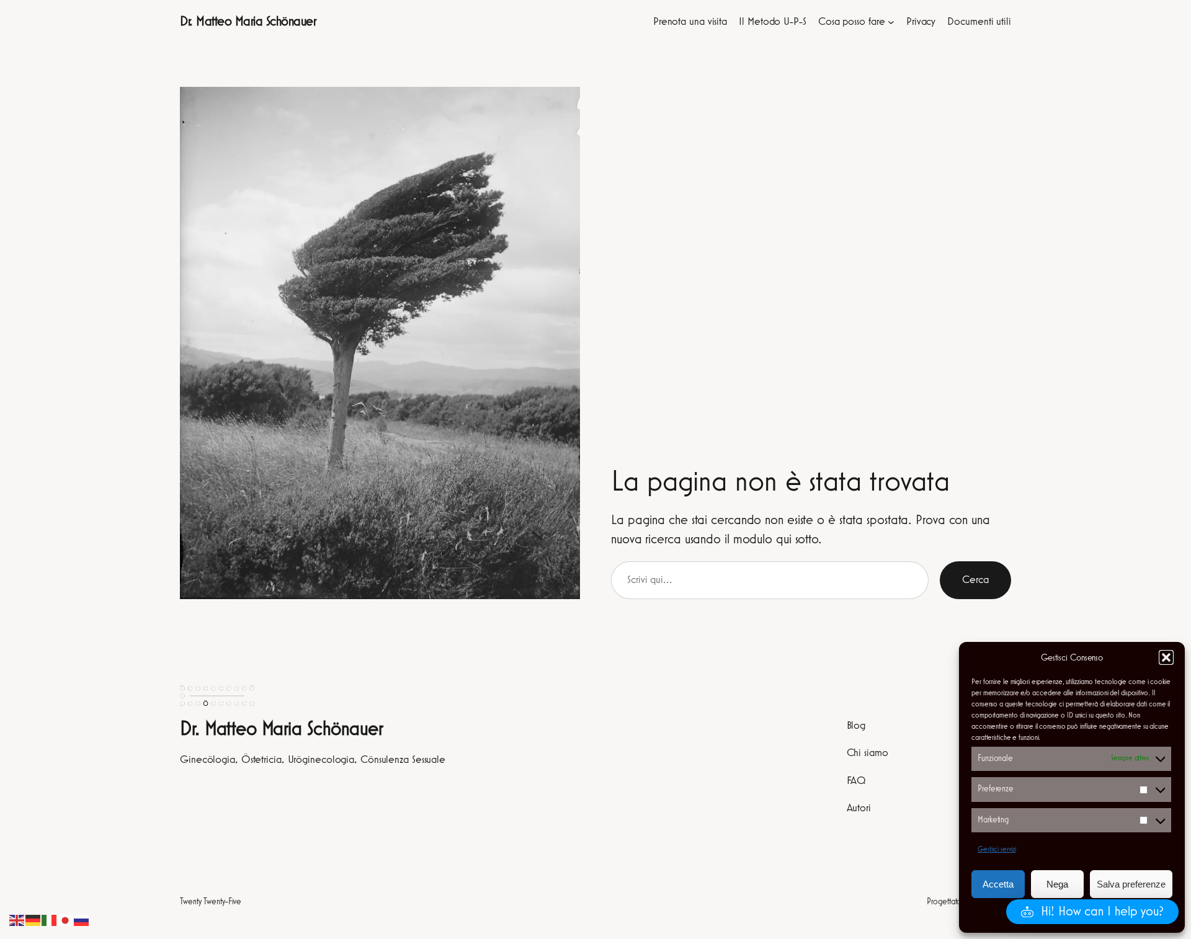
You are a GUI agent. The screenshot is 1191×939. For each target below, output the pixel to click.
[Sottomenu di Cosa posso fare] (891, 22)
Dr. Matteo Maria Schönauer (248, 22)
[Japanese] (66, 920)
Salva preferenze (1131, 884)
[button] (1166, 657)
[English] (17, 920)
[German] (33, 920)
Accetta (998, 884)
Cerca (975, 579)
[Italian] (50, 920)
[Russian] (82, 920)
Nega (1057, 884)
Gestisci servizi (996, 849)
